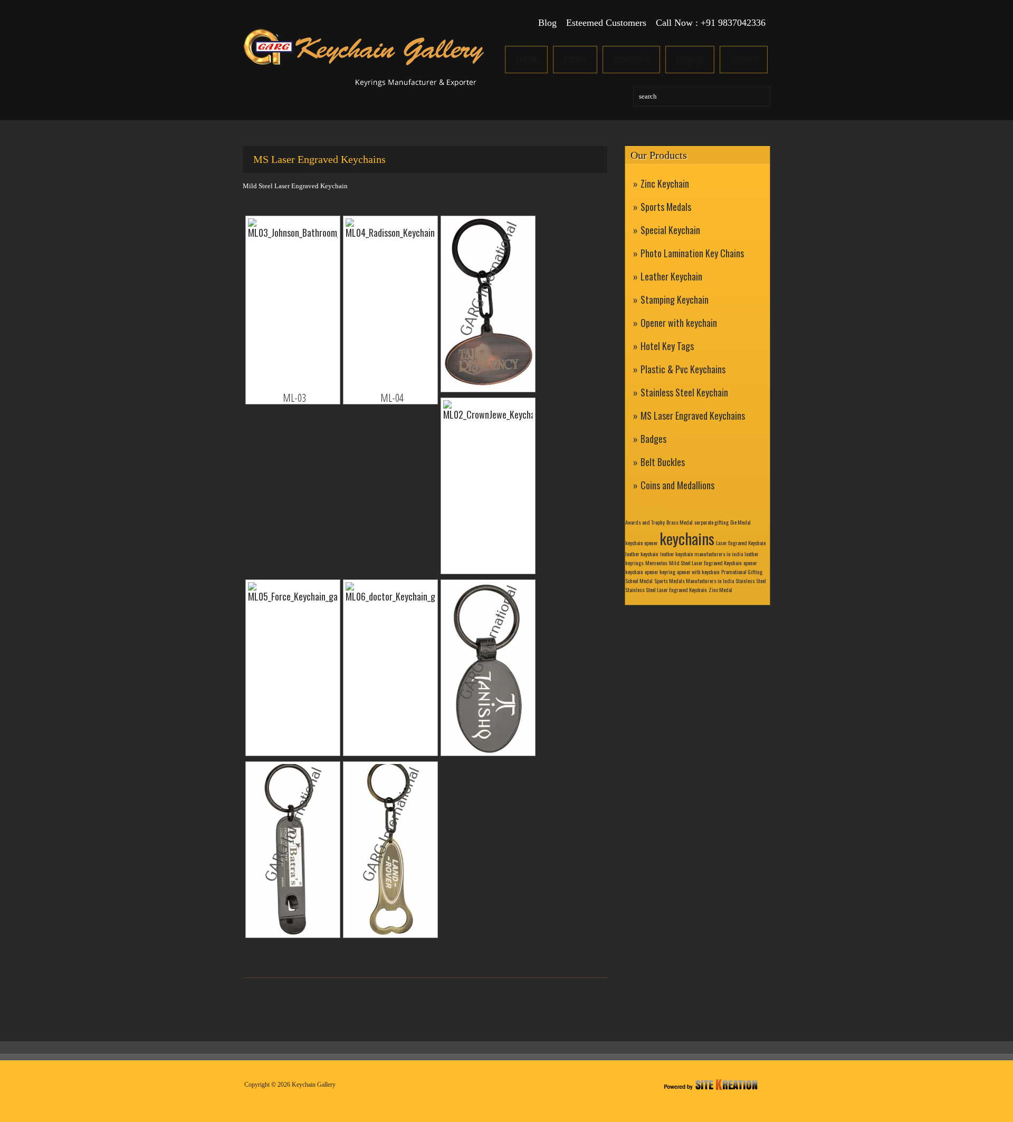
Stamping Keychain (675, 299)
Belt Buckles (663, 462)
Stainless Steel (750, 580)
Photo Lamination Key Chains (692, 253)
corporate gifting (711, 522)
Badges (653, 439)
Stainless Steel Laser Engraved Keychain (666, 589)
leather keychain (641, 553)
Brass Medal (679, 522)
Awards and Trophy (645, 522)
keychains (687, 538)
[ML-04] (390, 304)
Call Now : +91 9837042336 (711, 22)
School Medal (639, 580)
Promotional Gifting (741, 571)
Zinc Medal (720, 589)
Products (631, 59)
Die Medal (740, 522)
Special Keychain (670, 230)
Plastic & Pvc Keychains (683, 369)
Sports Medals (666, 207)
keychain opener (641, 542)
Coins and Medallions (677, 485)
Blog (547, 22)
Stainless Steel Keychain (684, 392)
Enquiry (689, 59)
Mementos (656, 562)
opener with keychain (698, 571)
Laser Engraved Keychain (741, 542)
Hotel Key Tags (667, 346)
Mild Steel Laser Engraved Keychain (705, 562)
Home (526, 59)
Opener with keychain (679, 323)
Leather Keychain (671, 276)
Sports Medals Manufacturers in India (694, 580)
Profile (575, 59)
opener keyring (660, 571)
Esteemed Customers (606, 22)
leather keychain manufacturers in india (701, 553)
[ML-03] (293, 304)
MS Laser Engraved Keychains (693, 415)
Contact (744, 59)
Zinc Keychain (665, 183)
